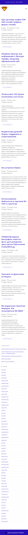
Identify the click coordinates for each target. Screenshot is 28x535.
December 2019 (4, 489)
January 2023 (4, 394)
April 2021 (3, 451)
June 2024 (3, 370)
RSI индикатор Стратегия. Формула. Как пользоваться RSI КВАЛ (13, 308)
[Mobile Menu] (26, 9)
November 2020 (5, 464)
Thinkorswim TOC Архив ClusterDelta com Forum (12, 95)
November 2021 (5, 432)
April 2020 (3, 481)
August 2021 (4, 440)
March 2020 (4, 483)
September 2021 (5, 437)
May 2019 (3, 505)
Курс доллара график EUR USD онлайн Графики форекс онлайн (13, 22)
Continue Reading (8, 46)
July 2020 (3, 472)
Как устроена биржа (11, 167)
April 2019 (3, 508)
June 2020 (3, 475)
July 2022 (3, 410)
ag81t (4, 28)
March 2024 (4, 378)
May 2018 (3, 513)
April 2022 (3, 418)
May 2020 (3, 478)
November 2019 (5, 491)
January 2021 (4, 459)
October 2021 (4, 434)
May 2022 (3, 416)
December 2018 (4, 510)
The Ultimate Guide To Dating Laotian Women (11, 356)
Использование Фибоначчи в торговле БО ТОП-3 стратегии (13, 201)
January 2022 (4, 426)
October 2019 (4, 494)
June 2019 (3, 502)
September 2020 (5, 467)
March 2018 (4, 518)
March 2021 (4, 453)
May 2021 (3, 448)
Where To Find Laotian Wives (7, 361)
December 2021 (4, 429)
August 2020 (4, 470)
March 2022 (4, 421)
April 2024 (3, 375)
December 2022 (4, 397)
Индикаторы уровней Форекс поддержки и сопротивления (11, 134)
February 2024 (4, 380)
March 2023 (4, 388)
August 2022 (4, 407)
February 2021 (4, 456)
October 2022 (4, 402)
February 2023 (4, 391)
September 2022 (5, 405)
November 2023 (5, 386)
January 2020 (4, 486)
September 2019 (5, 497)
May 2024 (3, 372)
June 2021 (3, 445)
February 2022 (4, 424)
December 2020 (4, 462)
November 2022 (5, 399)
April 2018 (3, 516)
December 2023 (4, 383)
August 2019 (4, 499)
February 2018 (4, 521)
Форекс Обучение (7, 30)
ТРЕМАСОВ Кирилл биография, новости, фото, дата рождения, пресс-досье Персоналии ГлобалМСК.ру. (13, 242)
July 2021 (3, 443)
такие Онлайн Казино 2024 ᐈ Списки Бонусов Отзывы (13, 349)
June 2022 (3, 413)
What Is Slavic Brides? (6, 359)
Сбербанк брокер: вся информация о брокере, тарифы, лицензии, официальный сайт (12, 58)
